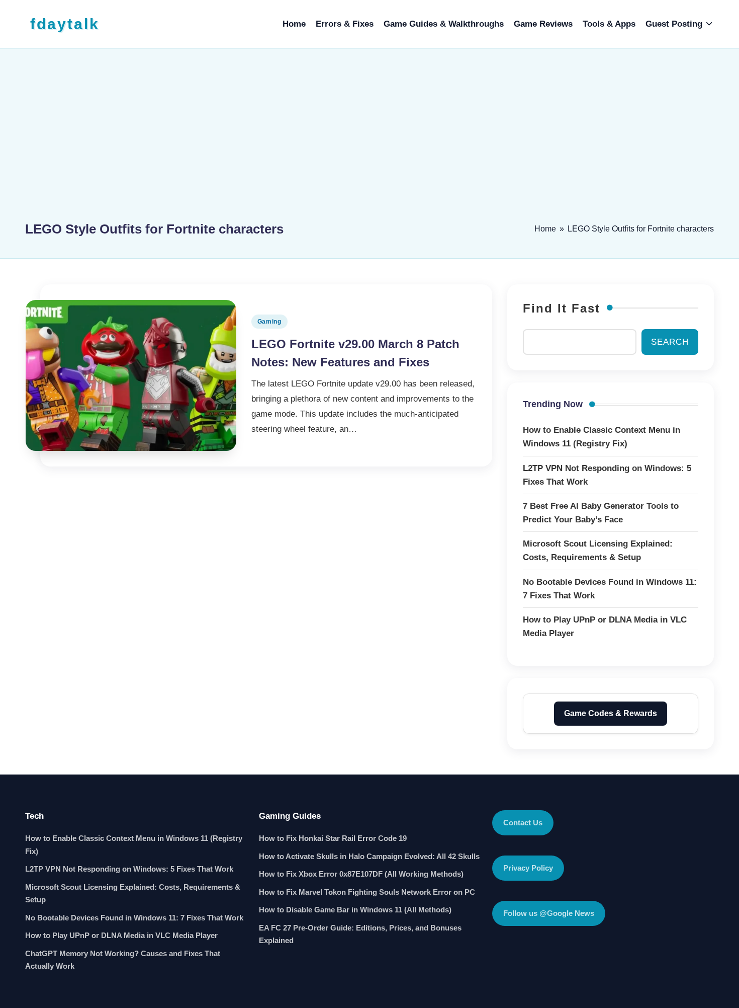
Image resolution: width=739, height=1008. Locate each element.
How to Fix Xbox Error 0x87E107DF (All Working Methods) (361, 874)
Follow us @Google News (548, 913)
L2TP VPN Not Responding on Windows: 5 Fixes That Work (129, 869)
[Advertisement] (369, 139)
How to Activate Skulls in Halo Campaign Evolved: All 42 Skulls (369, 856)
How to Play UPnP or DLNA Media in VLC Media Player (121, 935)
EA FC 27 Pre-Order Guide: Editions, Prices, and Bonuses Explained (360, 934)
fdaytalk (65, 24)
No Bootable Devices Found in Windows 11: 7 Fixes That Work (134, 917)
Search (670, 342)
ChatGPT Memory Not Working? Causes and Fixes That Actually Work (122, 960)
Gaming (269, 321)
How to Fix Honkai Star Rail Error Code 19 (333, 838)
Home (545, 228)
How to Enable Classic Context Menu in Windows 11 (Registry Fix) (133, 845)
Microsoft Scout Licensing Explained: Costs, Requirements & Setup (132, 893)
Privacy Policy (528, 868)
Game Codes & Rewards (610, 713)
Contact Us (522, 822)
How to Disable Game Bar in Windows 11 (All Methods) (355, 909)
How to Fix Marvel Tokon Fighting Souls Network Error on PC (367, 892)
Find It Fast (561, 308)
